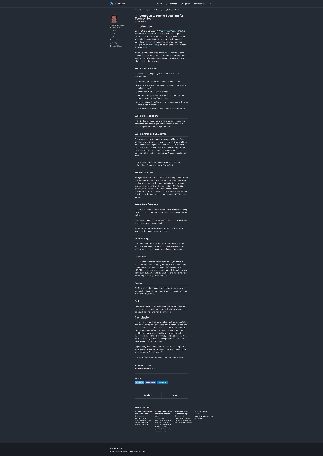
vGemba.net (119, 4)
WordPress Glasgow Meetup (172, 31)
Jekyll (131, 451)
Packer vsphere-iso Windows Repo (143, 412)
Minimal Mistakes (140, 451)
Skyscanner (149, 357)
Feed (120, 448)
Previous (148, 395)
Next (175, 395)
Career (149, 365)
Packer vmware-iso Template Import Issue (163, 413)
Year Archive (199, 4)
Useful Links (171, 4)
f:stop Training (171, 53)
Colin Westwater (117, 25)
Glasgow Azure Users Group (147, 45)
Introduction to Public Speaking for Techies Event (159, 17)
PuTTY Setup (201, 411)
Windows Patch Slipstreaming (182, 412)
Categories (185, 4)
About (159, 4)
